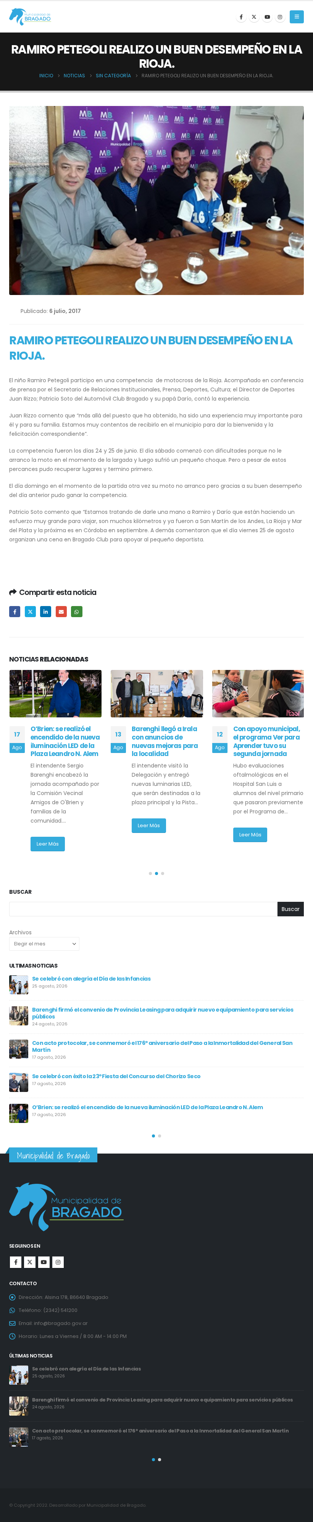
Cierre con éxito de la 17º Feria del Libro (83, 1072)
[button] (297, 16)
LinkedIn (45, 611)
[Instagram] (280, 16)
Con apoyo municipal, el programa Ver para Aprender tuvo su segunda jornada (165, 741)
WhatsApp (76, 611)
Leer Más (47, 825)
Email (61, 611)
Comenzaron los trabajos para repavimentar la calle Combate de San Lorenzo (137, 1102)
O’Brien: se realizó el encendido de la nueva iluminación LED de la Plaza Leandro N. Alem (138, 1400)
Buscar (20, 892)
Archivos (20, 932)
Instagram (58, 1262)
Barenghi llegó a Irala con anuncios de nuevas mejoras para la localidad (63, 741)
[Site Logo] (30, 17)
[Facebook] (241, 16)
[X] (254, 16)
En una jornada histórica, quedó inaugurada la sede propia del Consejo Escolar (263, 745)
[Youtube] (267, 16)
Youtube (44, 1262)
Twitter (30, 611)
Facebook (14, 611)
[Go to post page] (55, 693)
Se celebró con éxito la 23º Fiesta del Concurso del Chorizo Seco (109, 1369)
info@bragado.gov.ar (61, 1323)
